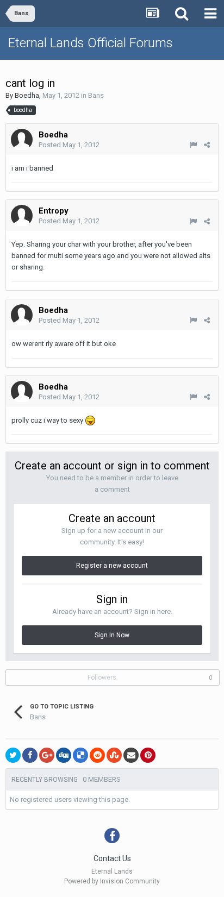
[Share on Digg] (63, 755)
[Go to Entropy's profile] (22, 216)
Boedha (27, 95)
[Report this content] (193, 145)
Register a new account (112, 565)
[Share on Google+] (46, 755)
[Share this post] (207, 145)
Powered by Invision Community (112, 881)
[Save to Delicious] (80, 755)
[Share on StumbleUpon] (114, 755)
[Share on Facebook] (30, 755)
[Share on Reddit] (97, 755)
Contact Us (112, 858)
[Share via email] (131, 755)
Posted (69, 145)
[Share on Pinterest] (147, 755)
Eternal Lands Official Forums (90, 43)
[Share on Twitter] (13, 755)
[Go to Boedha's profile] (22, 139)
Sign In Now (112, 635)
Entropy (54, 211)
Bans (96, 95)
